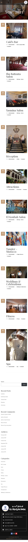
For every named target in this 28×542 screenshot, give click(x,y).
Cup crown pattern (7, 425)
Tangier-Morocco (20, 254)
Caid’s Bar (12, 42)
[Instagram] (14, 534)
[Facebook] (2, 29)
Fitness (10, 316)
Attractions (12, 186)
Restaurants (3, 481)
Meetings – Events (4, 475)
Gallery (23, 44)
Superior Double (8, 414)
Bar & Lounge (19, 44)
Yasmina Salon (14, 110)
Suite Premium (7, 419)
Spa (8, 364)
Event (2, 467)
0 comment (9, 46)
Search (2, 381)
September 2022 (4, 443)
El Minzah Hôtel (13, 537)
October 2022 (3, 440)
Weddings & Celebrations (13, 283)
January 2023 (3, 437)
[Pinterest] (2, 38)
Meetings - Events (20, 79)
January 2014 (3, 451)
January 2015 (3, 449)
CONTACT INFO (9, 514)
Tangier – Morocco (11, 250)
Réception (12, 156)
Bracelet (6, 417)
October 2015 (3, 446)
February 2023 (3, 434)
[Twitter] (2, 32)
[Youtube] (16, 534)
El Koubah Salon (16, 217)
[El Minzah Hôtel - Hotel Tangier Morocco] (26, 2)
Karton (5, 422)
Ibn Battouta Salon (13, 75)
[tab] (14, 514)
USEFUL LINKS (8, 529)
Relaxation (3, 478)
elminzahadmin (11, 44)
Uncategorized (3, 489)
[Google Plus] (2, 35)
